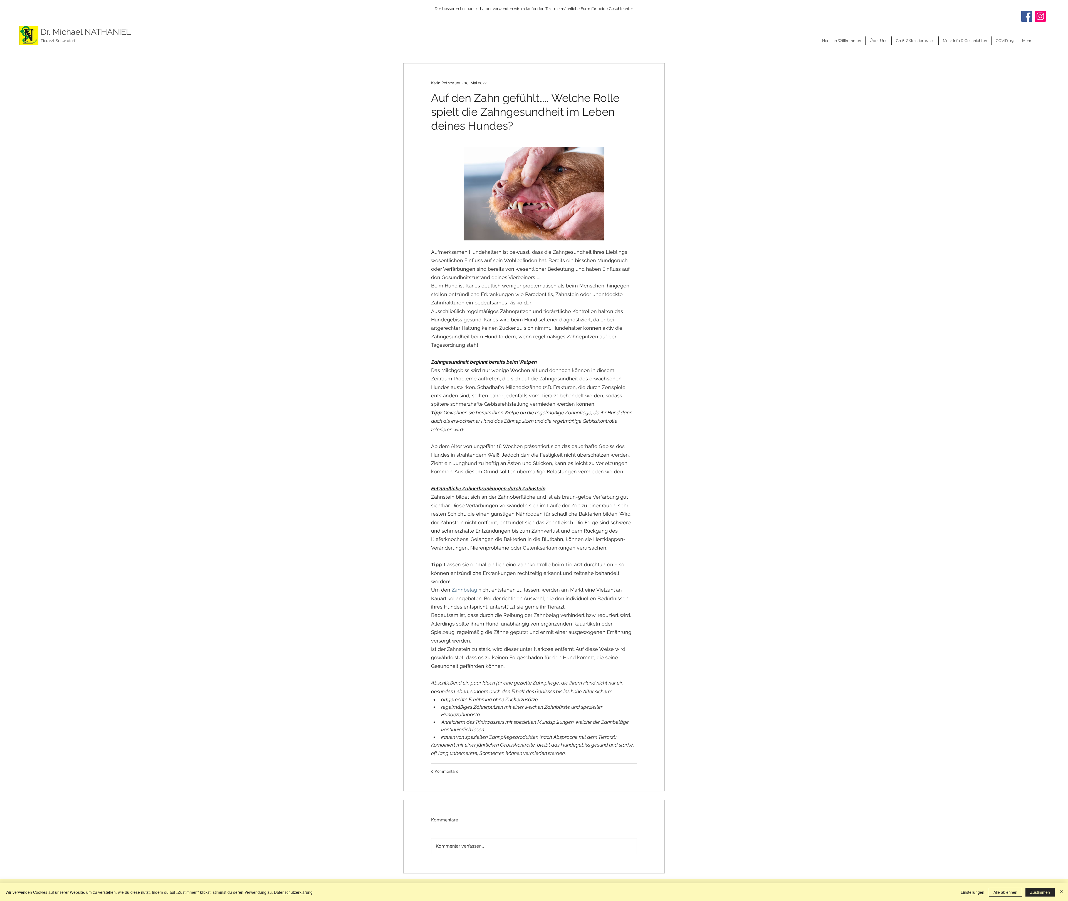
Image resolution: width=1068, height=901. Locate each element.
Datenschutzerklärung (293, 892)
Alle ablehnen (1005, 892)
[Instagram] (1040, 16)
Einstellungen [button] (972, 892)
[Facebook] (1026, 16)
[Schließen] (1061, 892)
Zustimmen (1040, 892)
